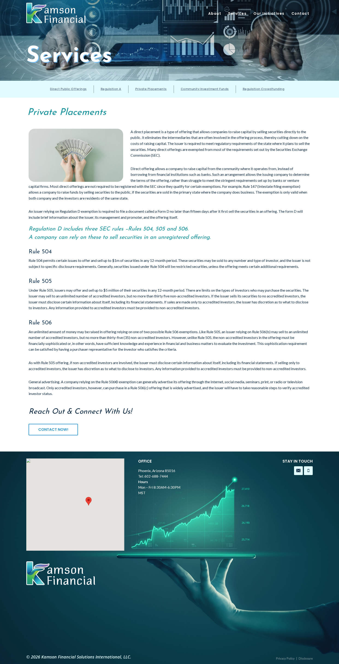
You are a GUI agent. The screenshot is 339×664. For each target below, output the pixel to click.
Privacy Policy (285, 658)
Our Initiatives (269, 13)
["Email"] (298, 470)
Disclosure (306, 658)
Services (237, 13)
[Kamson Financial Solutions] (56, 15)
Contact (300, 13)
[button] (89, 501)
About (214, 13)
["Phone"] (308, 470)
